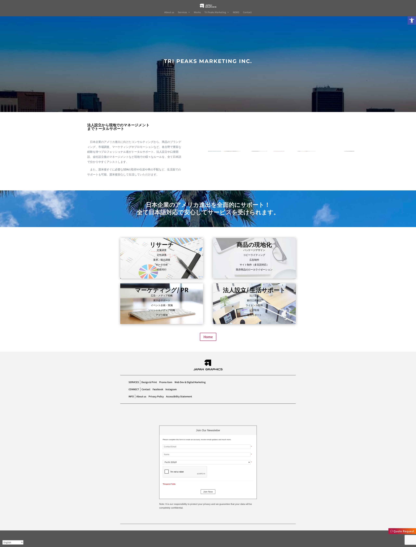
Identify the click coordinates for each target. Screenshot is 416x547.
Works (197, 12)
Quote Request (404, 531)
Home (208, 336)
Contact (247, 12)
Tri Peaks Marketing (215, 12)
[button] (412, 20)
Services (182, 12)
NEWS (236, 12)
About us (169, 12)
